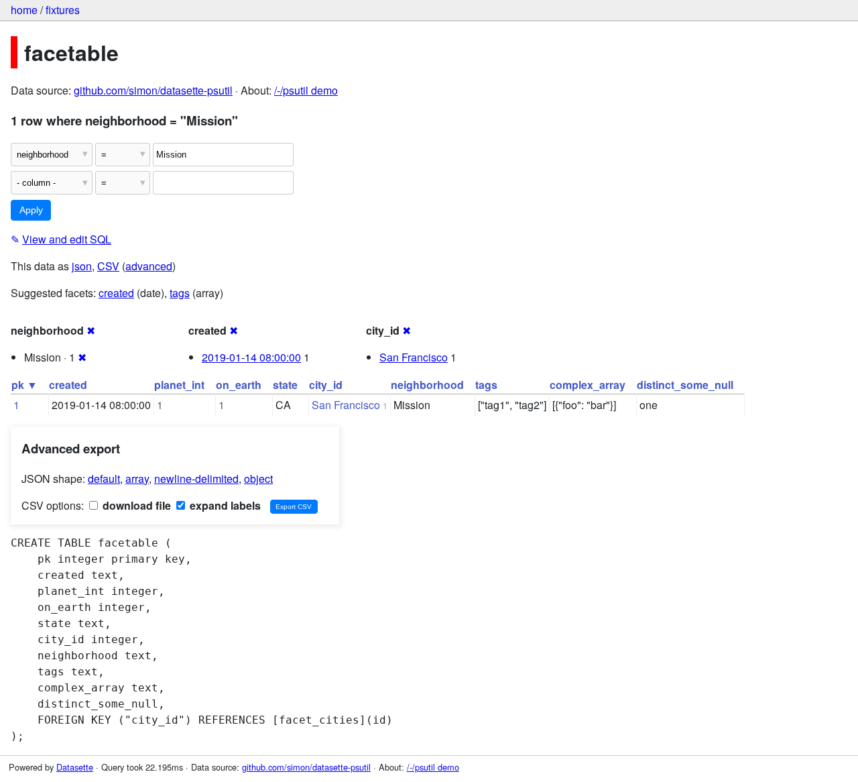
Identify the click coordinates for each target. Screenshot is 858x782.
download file (135, 505)
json (82, 266)
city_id (326, 384)
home (24, 9)
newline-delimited (196, 478)
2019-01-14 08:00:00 (251, 357)
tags (180, 292)
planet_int (179, 384)
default (104, 478)
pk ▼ (24, 384)
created (116, 292)
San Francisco (413, 357)
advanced (148, 266)
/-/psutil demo (306, 90)
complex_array (587, 384)
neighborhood (427, 384)
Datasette (74, 767)
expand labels (224, 505)
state (285, 384)
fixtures (63, 9)
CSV (108, 266)
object (258, 478)
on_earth (238, 384)
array (137, 478)
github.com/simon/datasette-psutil (153, 90)
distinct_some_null (685, 384)
